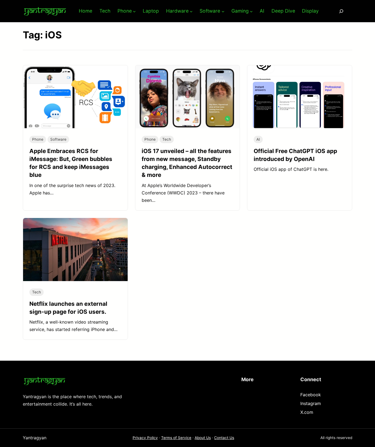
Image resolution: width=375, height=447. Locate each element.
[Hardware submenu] (191, 11)
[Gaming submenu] (251, 11)
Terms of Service (176, 437)
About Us (203, 437)
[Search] (341, 11)
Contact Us (224, 437)
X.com (306, 412)
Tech (166, 139)
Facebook (310, 394)
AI (258, 139)
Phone (37, 139)
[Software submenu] (223, 11)
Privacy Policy (145, 437)
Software (58, 139)
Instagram (310, 403)
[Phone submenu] (134, 11)
